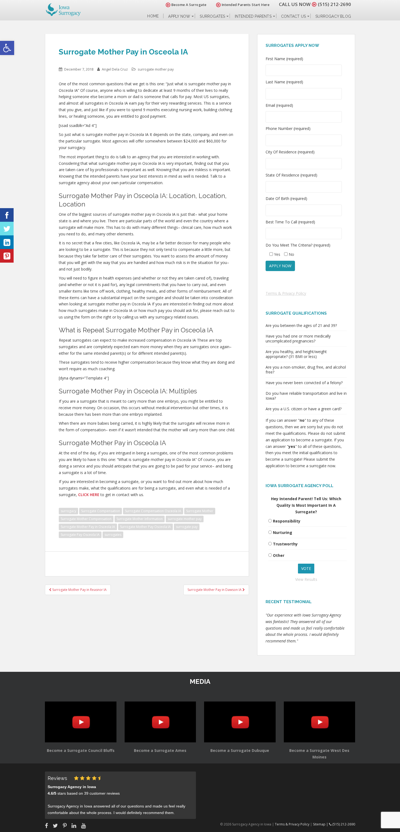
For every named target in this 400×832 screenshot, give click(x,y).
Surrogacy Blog (333, 16)
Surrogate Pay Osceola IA (80, 534)
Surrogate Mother (199, 511)
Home (153, 16)
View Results (306, 579)
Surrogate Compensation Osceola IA (153, 511)
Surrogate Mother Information (139, 519)
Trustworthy (285, 543)
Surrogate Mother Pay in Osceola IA (88, 526)
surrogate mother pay (156, 69)
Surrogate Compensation (100, 511)
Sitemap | (321, 824)
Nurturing (282, 532)
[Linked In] (7, 242)
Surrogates (212, 16)
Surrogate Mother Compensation (86, 519)
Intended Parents (253, 16)
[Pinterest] (7, 256)
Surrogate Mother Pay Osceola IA (145, 526)
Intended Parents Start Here (245, 4)
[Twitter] (7, 228)
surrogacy (68, 511)
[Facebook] (7, 215)
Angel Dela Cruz (115, 69)
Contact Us (293, 16)
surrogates (112, 534)
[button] (7, 48)
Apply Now (179, 16)
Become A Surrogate (188, 4)
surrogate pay (187, 526)
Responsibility (286, 521)
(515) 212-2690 (334, 4)
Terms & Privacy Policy (286, 293)
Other (278, 555)
